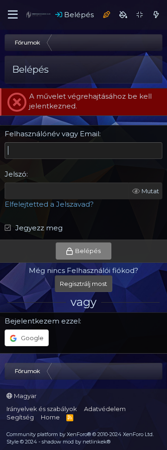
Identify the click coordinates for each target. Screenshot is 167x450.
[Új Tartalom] (156, 14)
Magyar (25, 395)
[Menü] (13, 15)
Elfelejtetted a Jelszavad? (49, 204)
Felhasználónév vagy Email (52, 133)
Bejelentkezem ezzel (42, 321)
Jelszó (15, 174)
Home (50, 417)
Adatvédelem (105, 408)
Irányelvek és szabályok (41, 408)
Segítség (20, 417)
